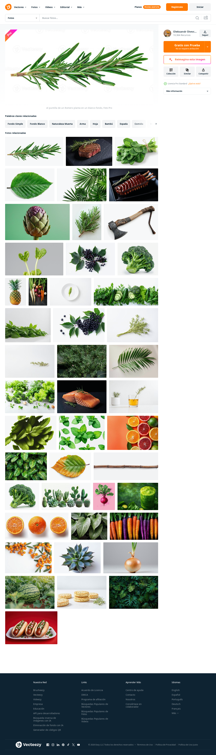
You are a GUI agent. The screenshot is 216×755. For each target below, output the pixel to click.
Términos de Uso (145, 744)
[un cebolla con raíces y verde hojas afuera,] (130, 557)
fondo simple (15, 123)
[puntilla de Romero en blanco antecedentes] (30, 361)
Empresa (38, 704)
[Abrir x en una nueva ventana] (73, 745)
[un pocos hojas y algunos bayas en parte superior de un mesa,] (90, 259)
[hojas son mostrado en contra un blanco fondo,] (81, 184)
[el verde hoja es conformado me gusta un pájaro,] (30, 184)
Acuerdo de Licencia (92, 690)
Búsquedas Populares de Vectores (94, 705)
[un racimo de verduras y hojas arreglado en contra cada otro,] (126, 292)
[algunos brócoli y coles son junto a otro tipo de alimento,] (30, 396)
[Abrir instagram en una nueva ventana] (53, 745)
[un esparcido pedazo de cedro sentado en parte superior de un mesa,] (86, 222)
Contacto (130, 694)
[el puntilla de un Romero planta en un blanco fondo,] (34, 151)
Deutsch (176, 704)
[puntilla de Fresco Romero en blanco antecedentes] (132, 325)
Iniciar (200, 6)
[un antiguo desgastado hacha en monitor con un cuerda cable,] (131, 222)
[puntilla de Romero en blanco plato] (70, 292)
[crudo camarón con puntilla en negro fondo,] (81, 396)
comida (139, 123)
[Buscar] (197, 18)
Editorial (65, 7)
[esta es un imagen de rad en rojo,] (104, 496)
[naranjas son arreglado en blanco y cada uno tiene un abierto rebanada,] (37, 526)
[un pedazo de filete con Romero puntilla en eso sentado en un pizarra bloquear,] (89, 151)
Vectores (19, 7)
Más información (174, 91)
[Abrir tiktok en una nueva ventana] (68, 745)
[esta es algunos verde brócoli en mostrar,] (22, 496)
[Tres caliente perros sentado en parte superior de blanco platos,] (31, 627)
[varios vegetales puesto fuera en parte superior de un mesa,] (38, 292)
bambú (109, 123)
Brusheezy (38, 690)
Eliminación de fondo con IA (48, 725)
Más (79, 7)
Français (176, 708)
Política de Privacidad (166, 744)
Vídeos (49, 7)
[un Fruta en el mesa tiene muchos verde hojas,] (15, 292)
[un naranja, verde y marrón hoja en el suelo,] (70, 466)
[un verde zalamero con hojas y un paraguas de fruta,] (138, 496)
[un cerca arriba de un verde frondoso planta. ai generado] (89, 526)
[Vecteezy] (8, 7)
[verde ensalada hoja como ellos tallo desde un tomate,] (34, 259)
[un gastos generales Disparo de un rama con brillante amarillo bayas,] (28, 557)
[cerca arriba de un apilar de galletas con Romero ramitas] (81, 592)
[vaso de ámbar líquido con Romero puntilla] (133, 396)
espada (124, 123)
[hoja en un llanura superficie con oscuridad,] (133, 361)
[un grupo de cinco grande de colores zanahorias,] (134, 526)
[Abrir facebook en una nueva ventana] (48, 745)
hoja (95, 123)
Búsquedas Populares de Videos (94, 720)
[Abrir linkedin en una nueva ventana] (58, 745)
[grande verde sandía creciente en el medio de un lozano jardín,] (30, 592)
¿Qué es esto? (194, 83)
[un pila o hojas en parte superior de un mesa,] (28, 325)
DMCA (84, 694)
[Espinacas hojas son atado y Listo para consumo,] (136, 151)
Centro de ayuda (134, 690)
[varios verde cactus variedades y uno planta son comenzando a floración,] (66, 496)
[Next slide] (153, 124)
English (176, 690)
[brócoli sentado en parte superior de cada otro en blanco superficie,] (138, 259)
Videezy (37, 699)
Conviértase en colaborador (134, 705)
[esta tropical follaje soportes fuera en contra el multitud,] (133, 592)
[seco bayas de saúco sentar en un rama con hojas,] (79, 325)
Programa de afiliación (93, 699)
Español (176, 694)
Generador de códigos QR (47, 729)
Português (177, 699)
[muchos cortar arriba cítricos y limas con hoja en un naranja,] (132, 433)
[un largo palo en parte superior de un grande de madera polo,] (126, 466)
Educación (38, 708)
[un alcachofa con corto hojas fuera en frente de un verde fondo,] (37, 222)
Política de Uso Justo (188, 744)
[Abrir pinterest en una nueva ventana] (63, 745)
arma (83, 123)
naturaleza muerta (62, 123)
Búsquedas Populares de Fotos (94, 713)
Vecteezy (38, 694)
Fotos (34, 7)
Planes (138, 6)
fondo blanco (37, 123)
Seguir (205, 35)
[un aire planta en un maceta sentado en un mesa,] (77, 557)
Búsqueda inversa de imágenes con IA (44, 719)
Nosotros (130, 699)
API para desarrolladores (46, 713)
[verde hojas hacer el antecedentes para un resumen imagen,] (26, 466)
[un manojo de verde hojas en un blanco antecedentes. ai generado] (30, 433)
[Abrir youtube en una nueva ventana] (78, 745)
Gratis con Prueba (187, 46)
